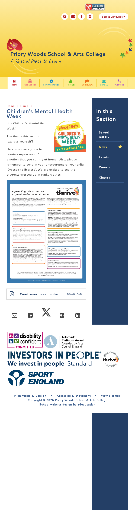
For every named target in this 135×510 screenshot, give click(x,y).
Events (104, 157)
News (103, 147)
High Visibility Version (30, 395)
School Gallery (104, 134)
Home (10, 106)
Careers (104, 167)
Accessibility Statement (74, 395)
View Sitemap (111, 395)
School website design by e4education (67, 404)
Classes (104, 177)
